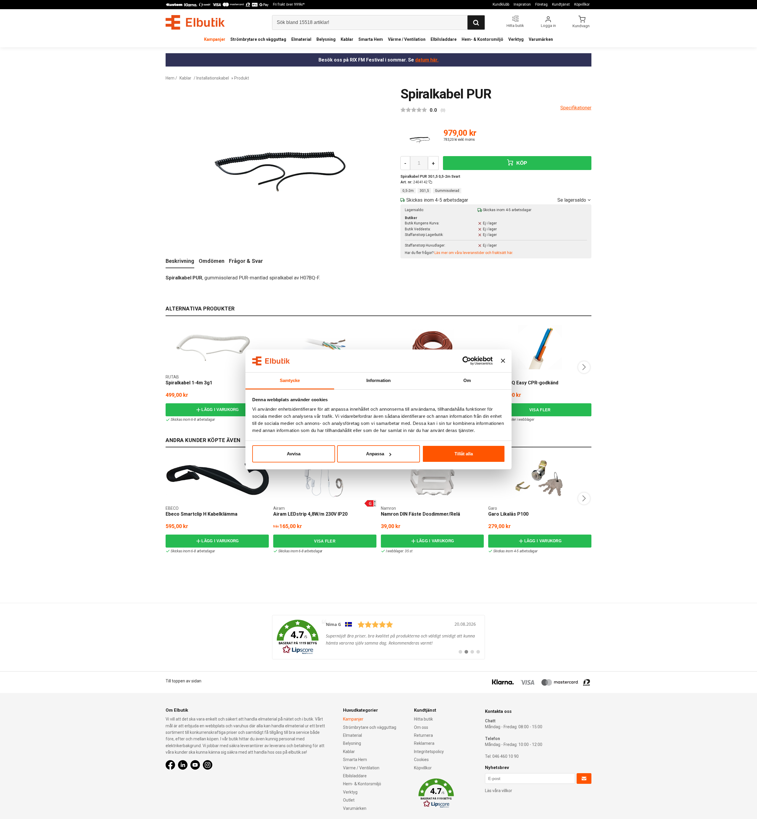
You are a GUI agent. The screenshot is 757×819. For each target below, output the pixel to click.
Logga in (548, 25)
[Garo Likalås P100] (539, 478)
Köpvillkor (582, 4)
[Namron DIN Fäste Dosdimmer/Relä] (432, 478)
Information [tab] (378, 380)
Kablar (347, 39)
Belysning (326, 39)
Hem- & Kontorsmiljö (482, 39)
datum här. (427, 60)
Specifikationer (575, 108)
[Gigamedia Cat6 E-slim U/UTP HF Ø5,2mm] (325, 347)
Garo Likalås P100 (508, 514)
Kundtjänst (561, 4)
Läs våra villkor (498, 790)
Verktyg (516, 39)
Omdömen (211, 261)
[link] (378, 637)
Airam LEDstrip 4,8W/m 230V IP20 (310, 514)
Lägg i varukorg (220, 409)
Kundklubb (501, 4)
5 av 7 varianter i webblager (513, 419)
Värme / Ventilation (407, 39)
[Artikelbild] (419, 140)
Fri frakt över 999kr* (289, 4)
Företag (541, 4)
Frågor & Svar (246, 261)
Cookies (421, 759)
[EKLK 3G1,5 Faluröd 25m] (432, 347)
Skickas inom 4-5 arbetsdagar (515, 551)
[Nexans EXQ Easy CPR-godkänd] (540, 347)
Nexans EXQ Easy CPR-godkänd (523, 383)
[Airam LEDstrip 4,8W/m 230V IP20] (325, 478)
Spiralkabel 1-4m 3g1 (189, 383)
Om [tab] (467, 380)
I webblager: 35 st (399, 551)
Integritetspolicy (429, 751)
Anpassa (375, 453)
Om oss (421, 727)
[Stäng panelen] (503, 361)
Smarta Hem (370, 39)
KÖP (521, 163)
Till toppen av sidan (183, 681)
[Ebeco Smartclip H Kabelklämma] (217, 478)
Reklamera (424, 743)
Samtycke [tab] (290, 380)
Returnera (423, 735)
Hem (170, 78)
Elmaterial (301, 39)
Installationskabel (212, 78)
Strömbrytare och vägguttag (258, 39)
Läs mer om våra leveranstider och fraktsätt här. (473, 253)
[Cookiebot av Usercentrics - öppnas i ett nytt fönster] (467, 361)
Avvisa (293, 453)
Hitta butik (423, 719)
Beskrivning (180, 261)
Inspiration (522, 4)
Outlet (349, 800)
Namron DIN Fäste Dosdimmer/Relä (420, 514)
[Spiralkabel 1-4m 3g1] (217, 347)
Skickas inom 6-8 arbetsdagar (193, 419)
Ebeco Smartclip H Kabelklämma (201, 514)
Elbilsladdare (444, 39)
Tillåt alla (463, 453)
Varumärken (541, 39)
